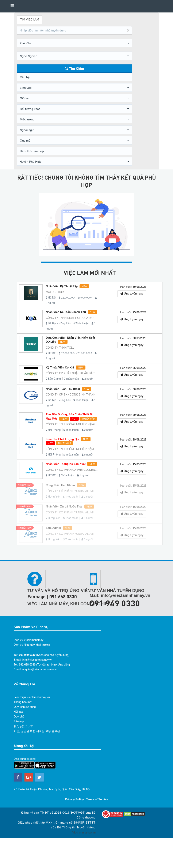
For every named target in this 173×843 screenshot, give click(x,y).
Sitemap (19, 721)
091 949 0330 (115, 603)
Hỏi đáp (18, 711)
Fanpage (36, 596)
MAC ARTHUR (55, 292)
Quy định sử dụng (25, 706)
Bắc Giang (54, 378)
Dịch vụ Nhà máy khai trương (32, 644)
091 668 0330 (63, 596)
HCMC (52, 353)
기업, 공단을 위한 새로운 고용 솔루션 (37, 731)
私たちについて (23, 726)
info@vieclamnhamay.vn (37, 659)
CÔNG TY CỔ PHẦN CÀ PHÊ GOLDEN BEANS (75, 469)
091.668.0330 (27, 664)
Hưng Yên (54, 496)
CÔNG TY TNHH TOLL (60, 347)
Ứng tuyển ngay (133, 293)
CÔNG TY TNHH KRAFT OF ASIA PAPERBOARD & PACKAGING (87, 317)
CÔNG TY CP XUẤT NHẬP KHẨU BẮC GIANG (75, 373)
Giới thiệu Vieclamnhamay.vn (32, 697)
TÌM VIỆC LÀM (29, 19)
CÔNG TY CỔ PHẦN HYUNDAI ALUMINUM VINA (76, 491)
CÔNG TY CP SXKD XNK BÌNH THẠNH (70, 394)
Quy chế (19, 716)
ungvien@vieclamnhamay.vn (39, 669)
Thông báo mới (23, 702)
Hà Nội (52, 297)
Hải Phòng (54, 429)
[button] (74, 43)
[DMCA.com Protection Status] (134, 814)
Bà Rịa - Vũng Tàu (59, 323)
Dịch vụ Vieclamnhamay (28, 639)
